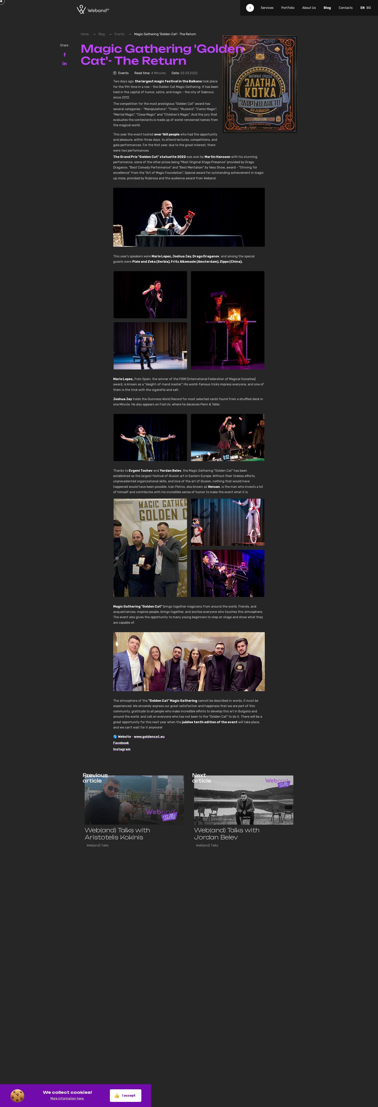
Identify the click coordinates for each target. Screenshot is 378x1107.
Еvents (119, 34)
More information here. (67, 1098)
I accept (128, 1095)
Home (85, 34)
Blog (327, 8)
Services (267, 8)
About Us (309, 8)
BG (369, 8)
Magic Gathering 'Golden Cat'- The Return (165, 34)
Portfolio (287, 8)
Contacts (346, 8)
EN (362, 8)
